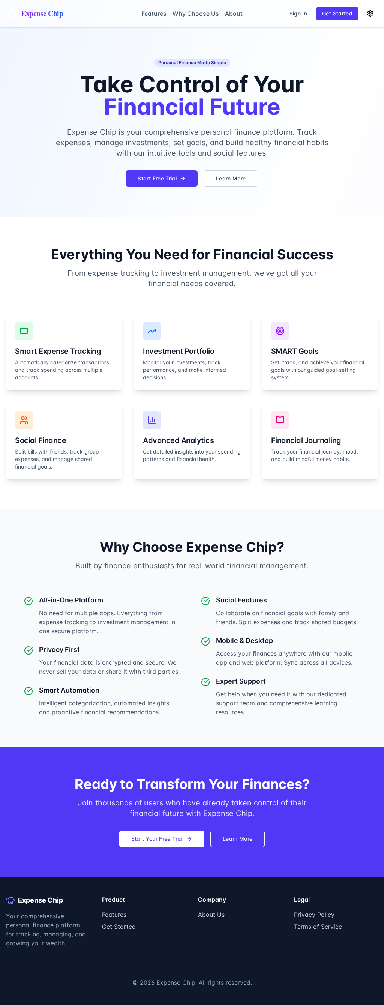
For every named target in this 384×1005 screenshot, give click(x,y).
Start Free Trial (157, 178)
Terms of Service (318, 926)
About (234, 13)
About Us (211, 914)
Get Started (119, 926)
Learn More (231, 178)
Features (153, 13)
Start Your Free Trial (157, 838)
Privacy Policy (314, 914)
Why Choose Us (195, 13)
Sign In (298, 13)
